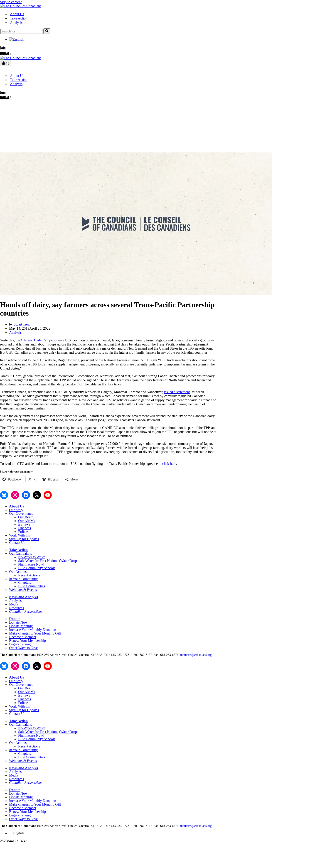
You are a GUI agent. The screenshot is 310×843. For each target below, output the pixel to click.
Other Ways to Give (23, 648)
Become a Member (22, 637)
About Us (17, 14)
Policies (23, 532)
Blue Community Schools (36, 568)
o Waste (39, 557)
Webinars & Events (23, 590)
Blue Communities (31, 586)
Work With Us (19, 535)
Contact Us (17, 542)
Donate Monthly (21, 626)
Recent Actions (29, 575)
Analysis (16, 23)
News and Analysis (23, 597)
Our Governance (21, 513)
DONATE (5, 53)
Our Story (16, 510)
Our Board (26, 517)
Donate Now (18, 622)
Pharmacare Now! (31, 564)
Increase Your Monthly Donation (32, 630)
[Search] (46, 31)
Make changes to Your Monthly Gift (35, 633)
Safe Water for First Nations (38, 561)
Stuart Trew (22, 324)
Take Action (18, 18)
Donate (14, 619)
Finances (24, 528)
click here (169, 464)
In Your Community (23, 579)
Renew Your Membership (27, 640)
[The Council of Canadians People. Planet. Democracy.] (20, 6)
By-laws (24, 524)
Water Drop (68, 561)
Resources (16, 608)
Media (13, 604)
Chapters (24, 582)
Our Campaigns (20, 553)
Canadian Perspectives (25, 611)
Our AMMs (26, 521)
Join (3, 48)
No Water (25, 557)
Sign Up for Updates (24, 539)
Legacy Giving (20, 644)
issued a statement (177, 392)
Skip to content (11, 2)
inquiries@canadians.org (196, 655)
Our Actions (18, 571)
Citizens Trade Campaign (39, 340)
